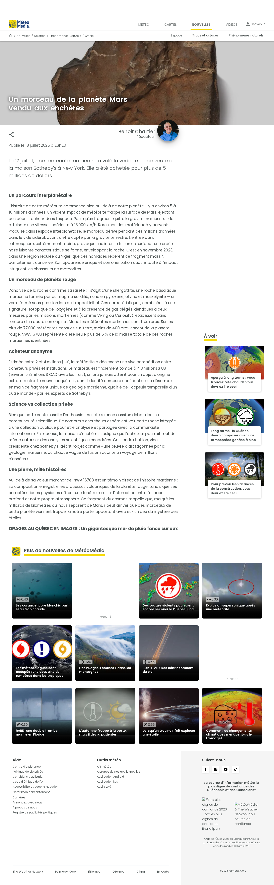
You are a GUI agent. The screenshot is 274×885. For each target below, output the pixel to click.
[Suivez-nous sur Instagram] (216, 770)
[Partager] (11, 134)
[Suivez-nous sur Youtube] (226, 770)
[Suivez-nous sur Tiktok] (236, 770)
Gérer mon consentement (31, 792)
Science (40, 36)
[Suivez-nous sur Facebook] (206, 770)
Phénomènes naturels (65, 36)
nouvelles (23, 36)
